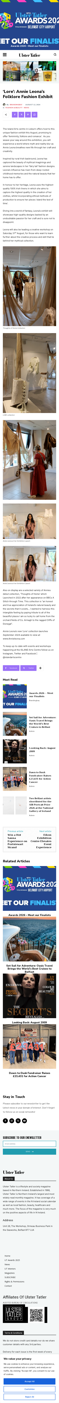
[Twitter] (21, 115)
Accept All (29, 1381)
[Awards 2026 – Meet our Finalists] (29, 25)
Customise (29, 1389)
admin (32, 731)
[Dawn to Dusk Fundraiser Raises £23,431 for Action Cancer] (15, 779)
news (26, 108)
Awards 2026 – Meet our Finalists (29, 46)
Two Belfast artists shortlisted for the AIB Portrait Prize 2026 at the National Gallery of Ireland (41, 804)
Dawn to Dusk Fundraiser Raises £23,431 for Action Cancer (40, 777)
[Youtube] (24, 1120)
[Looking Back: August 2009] (15, 751)
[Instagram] (11, 1120)
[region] (29, 1378)
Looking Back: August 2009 (42, 749)
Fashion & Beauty (13, 108)
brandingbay (16, 105)
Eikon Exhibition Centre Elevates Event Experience (41, 841)
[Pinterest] (28, 115)
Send (28, 1152)
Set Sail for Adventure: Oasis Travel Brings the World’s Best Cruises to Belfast (42, 722)
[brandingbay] (5, 104)
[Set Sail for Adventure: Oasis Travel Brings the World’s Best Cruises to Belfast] (15, 724)
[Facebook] (15, 115)
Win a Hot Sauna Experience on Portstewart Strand (17, 841)
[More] (40, 668)
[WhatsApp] (34, 115)
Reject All (29, 1397)
